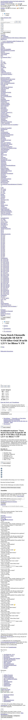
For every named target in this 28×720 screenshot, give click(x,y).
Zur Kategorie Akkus (6, 57)
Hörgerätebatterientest (9, 663)
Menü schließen (6, 32)
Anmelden (3, 35)
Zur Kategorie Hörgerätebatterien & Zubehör (11, 184)
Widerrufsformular (8, 681)
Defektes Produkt (8, 661)
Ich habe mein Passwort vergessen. (9, 501)
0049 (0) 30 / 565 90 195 (6, 636)
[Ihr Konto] (2, 29)
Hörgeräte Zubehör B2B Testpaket (12, 658)
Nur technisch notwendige (6, 715)
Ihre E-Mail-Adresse (6, 498)
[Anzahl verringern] (3, 410)
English (7, 15)
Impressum (6, 696)
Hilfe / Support (7, 662)
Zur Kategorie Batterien (6, 214)
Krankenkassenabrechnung (10, 665)
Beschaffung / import (9, 655)
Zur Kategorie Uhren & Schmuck (9, 306)
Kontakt (5, 667)
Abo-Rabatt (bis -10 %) (9, 654)
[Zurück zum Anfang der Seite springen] (2, 709)
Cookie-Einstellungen (9, 677)
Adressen (16, 37)
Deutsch (7, 13)
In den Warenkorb (5, 412)
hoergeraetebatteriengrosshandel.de (9, 642)
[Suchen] (16, 22)
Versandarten (7, 683)
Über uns (6, 680)
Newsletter (6, 666)
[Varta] (14, 347)
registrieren (5, 36)
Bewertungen (7, 657)
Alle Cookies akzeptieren (6, 717)
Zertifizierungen (7, 684)
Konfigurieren (16, 715)
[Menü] (2, 19)
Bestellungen (4, 39)
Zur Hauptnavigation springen (13, 2)
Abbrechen (3, 504)
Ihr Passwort (4, 500)
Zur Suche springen (18, 1)
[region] (14, 370)
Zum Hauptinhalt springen (7, 1)
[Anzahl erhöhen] (9, 410)
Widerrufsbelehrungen (9, 700)
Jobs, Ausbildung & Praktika (10, 679)
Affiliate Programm (8, 675)
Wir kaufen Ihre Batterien (10, 659)
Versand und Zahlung (9, 694)
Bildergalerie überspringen (7, 351)
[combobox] (7, 22)
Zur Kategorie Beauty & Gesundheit (9, 124)
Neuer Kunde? (20, 496)
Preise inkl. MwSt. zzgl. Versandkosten (10, 402)
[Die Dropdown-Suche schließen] (19, 22)
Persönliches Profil (9, 37)
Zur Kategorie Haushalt (6, 74)
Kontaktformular (12, 647)
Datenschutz (6, 697)
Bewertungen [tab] (7, 423)
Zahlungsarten (22, 37)
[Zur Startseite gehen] (6, 17)
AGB (5, 698)
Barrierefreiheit (7, 701)
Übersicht (3, 37)
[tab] (15, 420)
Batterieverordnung (8, 676)
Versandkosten (4, 705)
